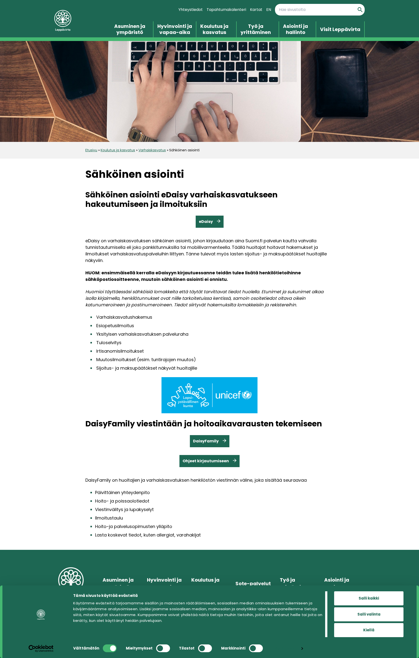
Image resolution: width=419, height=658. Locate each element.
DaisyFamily (206, 441)
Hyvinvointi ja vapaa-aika (174, 29)
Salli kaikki (369, 598)
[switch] (163, 648)
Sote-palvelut (253, 583)
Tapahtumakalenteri (226, 9)
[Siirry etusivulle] (82, 21)
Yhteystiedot (190, 9)
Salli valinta (368, 614)
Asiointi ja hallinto (295, 29)
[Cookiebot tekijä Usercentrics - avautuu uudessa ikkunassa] (41, 648)
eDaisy (206, 221)
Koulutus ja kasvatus (214, 29)
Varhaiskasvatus (152, 150)
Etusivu (91, 150)
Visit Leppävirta (340, 29)
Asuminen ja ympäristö (129, 29)
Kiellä (368, 630)
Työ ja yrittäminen (256, 29)
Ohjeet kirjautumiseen (206, 461)
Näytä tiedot (284, 648)
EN (268, 9)
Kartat (256, 9)
